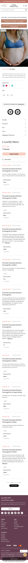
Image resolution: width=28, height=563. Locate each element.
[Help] (25, 555)
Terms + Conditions (5, 550)
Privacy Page (11, 554)
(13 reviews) (12, 69)
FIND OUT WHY (14, 26)
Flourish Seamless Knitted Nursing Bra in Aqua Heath (12, 391)
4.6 (4, 5)
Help (2, 521)
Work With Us (4, 539)
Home (2, 17)
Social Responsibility (18, 526)
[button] (10, 64)
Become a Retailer (5, 541)
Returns (3, 526)
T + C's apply (20, 21)
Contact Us (3, 523)
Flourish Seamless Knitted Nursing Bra (17, 17)
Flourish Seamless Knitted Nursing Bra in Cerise (11, 170)
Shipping (3, 524)
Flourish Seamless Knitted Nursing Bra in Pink (11, 197)
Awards (15, 528)
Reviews (3, 534)
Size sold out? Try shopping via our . (14, 104)
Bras (6, 17)
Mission (15, 523)
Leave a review (14, 154)
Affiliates (3, 537)
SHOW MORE (14, 485)
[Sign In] (24, 5)
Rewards (3, 536)
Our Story (16, 524)
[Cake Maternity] (14, 5)
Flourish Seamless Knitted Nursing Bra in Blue (11, 264)
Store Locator (4, 528)
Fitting (15, 521)
